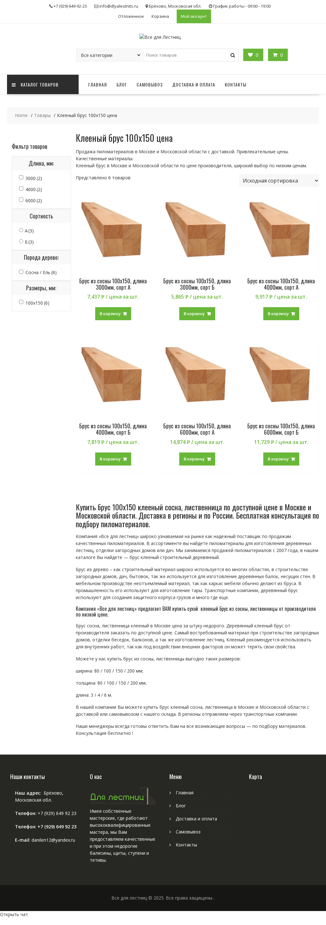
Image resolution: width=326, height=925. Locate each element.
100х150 (37, 303)
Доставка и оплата (193, 84)
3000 (33, 178)
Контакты (235, 84)
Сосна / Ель (41, 272)
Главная (97, 84)
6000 (33, 200)
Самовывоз (150, 84)
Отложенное (131, 16)
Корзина (160, 16)
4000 (33, 189)
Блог (122, 84)
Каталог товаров (40, 84)
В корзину (110, 313)
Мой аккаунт (194, 16)
